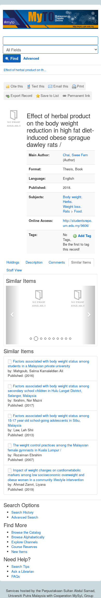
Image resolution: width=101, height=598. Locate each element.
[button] (12, 315)
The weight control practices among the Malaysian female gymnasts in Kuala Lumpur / (48, 447)
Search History (22, 512)
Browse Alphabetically (28, 536)
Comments (57, 262)
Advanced (31, 58)
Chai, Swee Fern (75, 154)
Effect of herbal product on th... (25, 69)
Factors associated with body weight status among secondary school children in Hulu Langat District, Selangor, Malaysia (48, 390)
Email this (60, 86)
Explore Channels (24, 541)
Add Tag (84, 235)
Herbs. (68, 201)
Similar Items (81, 262)
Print (80, 86)
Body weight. (72, 196)
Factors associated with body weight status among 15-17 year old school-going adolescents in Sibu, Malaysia (48, 420)
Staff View (14, 269)
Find (13, 58)
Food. (78, 211)
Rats (66, 211)
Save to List (50, 95)
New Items (19, 551)
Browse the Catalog (26, 532)
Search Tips (20, 566)
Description (34, 262)
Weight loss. (72, 206)
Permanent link (79, 95)
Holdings (12, 262)
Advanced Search (24, 517)
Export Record (21, 95)
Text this (38, 86)
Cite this (17, 86)
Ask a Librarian (22, 571)
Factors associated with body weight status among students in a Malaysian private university (48, 364)
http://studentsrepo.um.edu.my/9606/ (77, 223)
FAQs (15, 576)
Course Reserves (24, 546)
